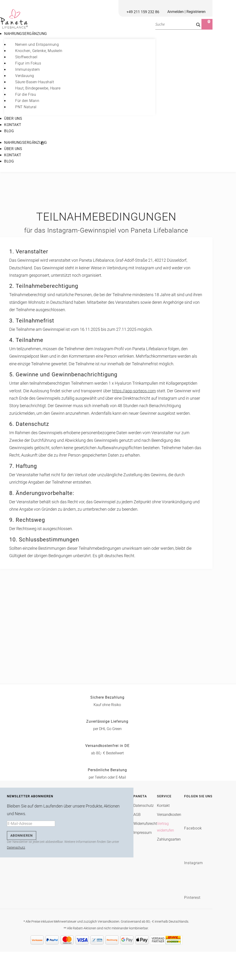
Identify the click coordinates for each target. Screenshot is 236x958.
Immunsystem (27, 69)
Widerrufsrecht (145, 823)
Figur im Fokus (28, 63)
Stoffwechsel (26, 57)
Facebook (193, 828)
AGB (137, 814)
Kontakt (12, 125)
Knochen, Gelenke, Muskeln (38, 51)
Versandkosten (169, 814)
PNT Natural (26, 107)
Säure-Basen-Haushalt (34, 82)
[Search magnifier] (198, 24)
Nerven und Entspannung (37, 44)
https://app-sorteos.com (134, 390)
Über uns (13, 118)
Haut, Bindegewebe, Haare (37, 88)
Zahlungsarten (169, 839)
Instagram (193, 863)
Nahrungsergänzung (25, 33)
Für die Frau (25, 94)
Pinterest (192, 897)
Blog (9, 131)
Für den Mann (27, 100)
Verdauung (24, 76)
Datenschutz (16, 847)
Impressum (142, 832)
